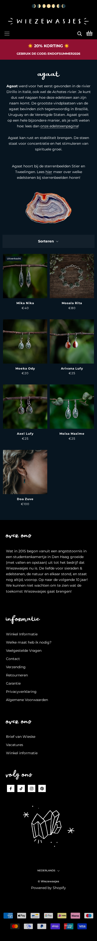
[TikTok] (21, 788)
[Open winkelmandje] (89, 33)
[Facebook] (10, 788)
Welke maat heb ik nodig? (28, 642)
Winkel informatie (22, 753)
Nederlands (46, 870)
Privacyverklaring (21, 691)
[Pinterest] (42, 788)
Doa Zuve (25, 499)
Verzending (16, 667)
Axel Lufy (25, 433)
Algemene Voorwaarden (27, 700)
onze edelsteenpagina (59, 126)
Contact (13, 659)
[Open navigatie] (6, 32)
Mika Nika (25, 303)
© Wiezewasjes (48, 881)
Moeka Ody (25, 368)
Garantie (13, 683)
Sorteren (46, 241)
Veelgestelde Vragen (24, 650)
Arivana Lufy (72, 368)
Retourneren (17, 675)
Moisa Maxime (72, 433)
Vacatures (14, 745)
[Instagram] (31, 788)
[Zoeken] (79, 32)
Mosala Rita (72, 303)
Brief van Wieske (20, 736)
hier (49, 172)
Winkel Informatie (22, 634)
